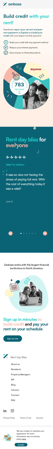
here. (24, 439)
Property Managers (20, 374)
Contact (15, 395)
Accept (21, 445)
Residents (16, 369)
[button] (10, 233)
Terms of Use (25, 418)
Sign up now (12, 338)
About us (15, 364)
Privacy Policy (9, 418)
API (12, 379)
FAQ (13, 400)
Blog (13, 384)
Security (39, 418)
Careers (15, 390)
